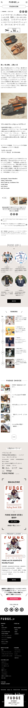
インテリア (21, 455)
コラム (2, 668)
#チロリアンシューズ (16, 207)
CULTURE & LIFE (5, 660)
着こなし (6, 468)
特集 (2, 625)
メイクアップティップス (6, 656)
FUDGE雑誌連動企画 (20, 459)
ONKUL (3, 471)
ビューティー (17, 652)
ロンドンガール (12, 457)
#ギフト (9, 207)
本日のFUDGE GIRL (5, 459)
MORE (14, 580)
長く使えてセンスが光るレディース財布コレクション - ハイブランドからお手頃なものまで (13, 224)
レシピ (16, 654)
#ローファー (12, 211)
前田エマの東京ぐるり (6, 676)
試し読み (14, 522)
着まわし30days (5, 461)
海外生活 (16, 658)
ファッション (17, 650)
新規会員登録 (14, 599)
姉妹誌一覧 (9, 689)
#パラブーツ (6, 209)
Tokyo (20, 468)
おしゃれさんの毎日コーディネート (12, 463)
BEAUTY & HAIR (4, 648)
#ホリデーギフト (21, 209)
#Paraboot (4, 207)
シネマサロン (4, 674)
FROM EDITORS (16, 689)
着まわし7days (4, 641)
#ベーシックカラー (13, 209)
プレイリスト (4, 672)
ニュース (3, 629)
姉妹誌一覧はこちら (13, 525)
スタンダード (11, 231)
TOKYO (16, 630)
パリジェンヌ (6, 453)
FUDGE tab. (16, 623)
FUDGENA (8, 465)
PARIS (16, 632)
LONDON (16, 634)
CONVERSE (12, 459)
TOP (1, 231)
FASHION (5, 231)
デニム (3, 457)
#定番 (17, 211)
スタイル (14, 465)
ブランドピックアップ (6, 635)
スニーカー (17, 473)
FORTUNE (3, 682)
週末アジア (3, 670)
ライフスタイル (4, 664)
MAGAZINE (3, 689)
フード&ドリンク (5, 666)
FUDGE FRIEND (8, 473)
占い (3, 465)
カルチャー (3, 662)
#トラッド (23, 207)
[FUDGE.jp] (14, 2)
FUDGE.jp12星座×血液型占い (9, 455)
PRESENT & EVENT (5, 684)
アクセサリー (4, 643)
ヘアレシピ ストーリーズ (7, 654)
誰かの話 (3, 678)
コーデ (14, 468)
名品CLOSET (4, 627)
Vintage (9, 471)
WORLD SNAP (17, 628)
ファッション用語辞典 (6, 637)
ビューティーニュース (6, 652)
